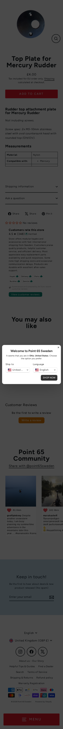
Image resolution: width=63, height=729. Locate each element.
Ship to (10, 364)
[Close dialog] (58, 347)
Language (38, 364)
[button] (18, 370)
